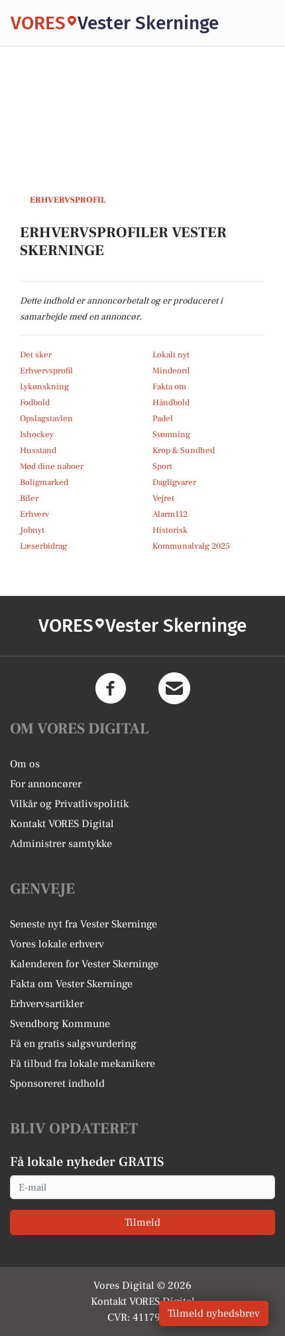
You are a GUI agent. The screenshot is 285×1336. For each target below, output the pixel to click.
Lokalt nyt (171, 354)
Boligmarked (44, 482)
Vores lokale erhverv (57, 944)
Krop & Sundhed (183, 450)
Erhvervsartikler (47, 1003)
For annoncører (46, 784)
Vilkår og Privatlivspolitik (69, 804)
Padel (162, 418)
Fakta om (169, 386)
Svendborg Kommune (60, 1023)
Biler (29, 498)
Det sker (36, 354)
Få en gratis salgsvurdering (73, 1043)
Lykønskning (44, 386)
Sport (162, 466)
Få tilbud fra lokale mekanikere (82, 1063)
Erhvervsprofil (46, 370)
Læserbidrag (43, 546)
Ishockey (37, 434)
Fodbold (35, 402)
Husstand (38, 450)
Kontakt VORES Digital (62, 823)
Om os (25, 764)
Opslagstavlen (46, 418)
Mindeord (171, 370)
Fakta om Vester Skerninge (71, 984)
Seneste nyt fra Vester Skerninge (83, 924)
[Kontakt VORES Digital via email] (174, 688)
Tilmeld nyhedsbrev (214, 1313)
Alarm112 (170, 514)
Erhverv (34, 514)
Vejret (163, 498)
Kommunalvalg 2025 (191, 546)
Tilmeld (142, 1222)
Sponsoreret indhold (57, 1083)
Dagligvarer (174, 482)
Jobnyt (32, 530)
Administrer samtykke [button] (61, 843)
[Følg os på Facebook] (111, 688)
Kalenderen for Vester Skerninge (84, 964)
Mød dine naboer (52, 466)
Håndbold (171, 402)
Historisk (170, 530)
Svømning (171, 434)
